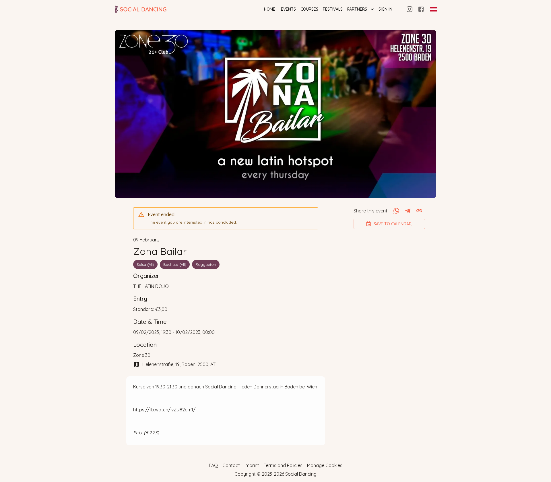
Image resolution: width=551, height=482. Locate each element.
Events (288, 9)
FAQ (213, 465)
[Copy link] (419, 210)
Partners (357, 9)
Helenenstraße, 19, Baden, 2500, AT (179, 364)
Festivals (333, 9)
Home (269, 9)
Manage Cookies (324, 465)
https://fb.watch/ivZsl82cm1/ (164, 410)
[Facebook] (421, 9)
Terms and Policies (283, 465)
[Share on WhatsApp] (396, 210)
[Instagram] (409, 9)
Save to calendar (393, 224)
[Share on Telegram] (408, 210)
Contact (231, 465)
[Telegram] (408, 210)
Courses (309, 9)
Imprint (252, 465)
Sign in (385, 9)
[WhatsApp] (396, 210)
